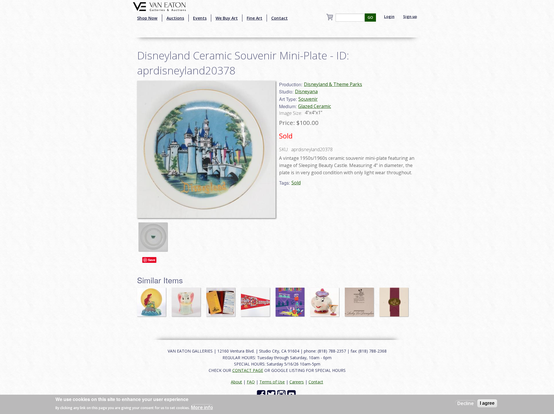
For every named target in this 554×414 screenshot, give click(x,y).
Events (200, 18)
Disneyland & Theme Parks (333, 84)
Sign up (410, 16)
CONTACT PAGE (247, 370)
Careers (296, 382)
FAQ (251, 382)
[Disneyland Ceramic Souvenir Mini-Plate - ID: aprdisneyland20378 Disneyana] (206, 149)
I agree (487, 403)
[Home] (159, 6)
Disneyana (306, 91)
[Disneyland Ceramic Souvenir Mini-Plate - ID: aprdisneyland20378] (154, 234)
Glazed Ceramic (314, 106)
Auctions (175, 18)
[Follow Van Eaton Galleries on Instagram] (282, 394)
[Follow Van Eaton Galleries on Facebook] (262, 394)
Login (389, 16)
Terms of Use (272, 382)
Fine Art (254, 18)
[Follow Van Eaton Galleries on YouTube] (292, 394)
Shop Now (147, 18)
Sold (296, 182)
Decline (465, 403)
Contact (279, 18)
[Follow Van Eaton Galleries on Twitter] (272, 394)
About (236, 382)
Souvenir (308, 99)
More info (202, 407)
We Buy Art (227, 18)
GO (370, 17)
